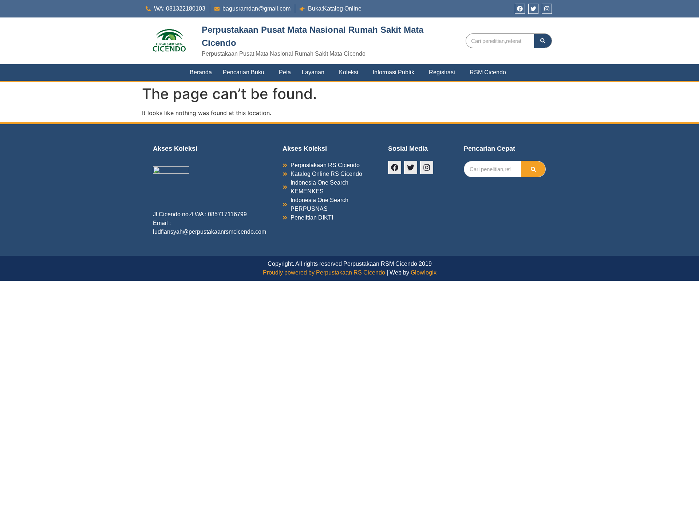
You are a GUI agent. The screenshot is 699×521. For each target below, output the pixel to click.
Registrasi (442, 72)
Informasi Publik (393, 72)
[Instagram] (547, 9)
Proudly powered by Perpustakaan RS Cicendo (324, 272)
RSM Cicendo (488, 72)
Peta (285, 72)
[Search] (543, 41)
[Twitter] (533, 9)
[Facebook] (520, 9)
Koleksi (348, 72)
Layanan (313, 72)
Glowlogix (424, 272)
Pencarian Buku (243, 72)
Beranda (201, 72)
